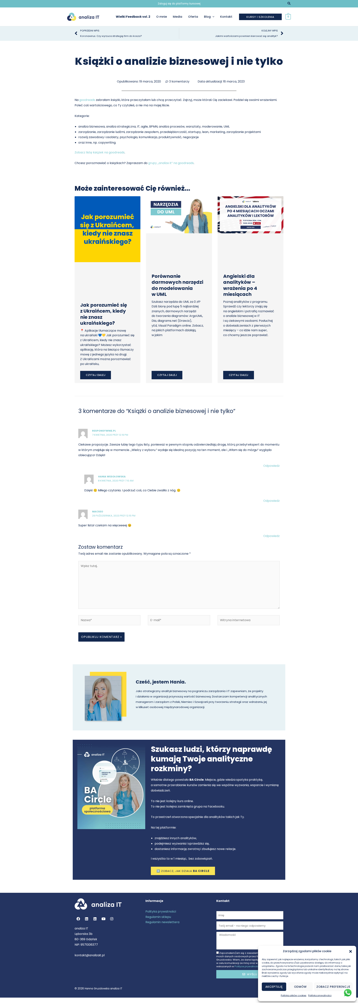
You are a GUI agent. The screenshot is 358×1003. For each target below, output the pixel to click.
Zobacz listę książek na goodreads (100, 152)
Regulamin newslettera (162, 922)
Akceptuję (274, 987)
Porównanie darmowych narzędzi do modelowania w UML (177, 285)
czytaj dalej (95, 375)
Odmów (300, 987)
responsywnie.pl (104, 431)
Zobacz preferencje (333, 987)
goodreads (87, 100)
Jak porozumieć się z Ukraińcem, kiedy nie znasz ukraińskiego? (103, 314)
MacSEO (97, 511)
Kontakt (226, 17)
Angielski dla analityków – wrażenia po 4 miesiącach (240, 285)
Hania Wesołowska (112, 476)
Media (177, 17)
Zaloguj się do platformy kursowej (179, 3)
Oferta (193, 17)
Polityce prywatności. (247, 966)
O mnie (161, 17)
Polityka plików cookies (293, 995)
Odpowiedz (271, 466)
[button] (350, 951)
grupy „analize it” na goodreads (171, 163)
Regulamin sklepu (158, 917)
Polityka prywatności (320, 995)
